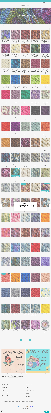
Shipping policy (27, 209)
